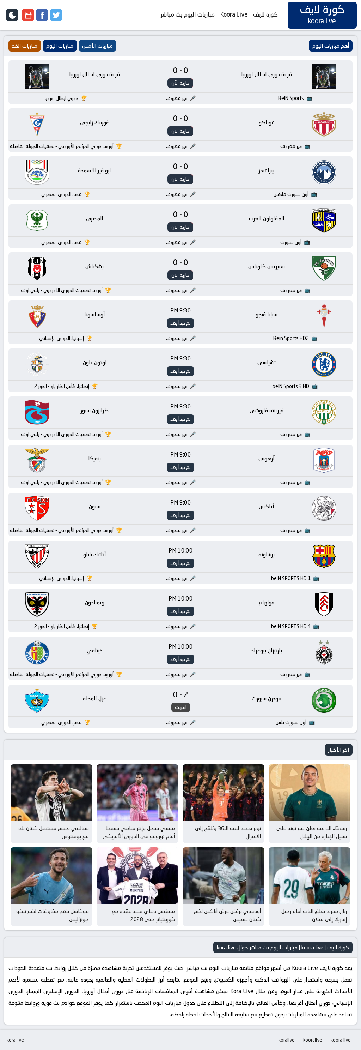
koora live (341, 1039)
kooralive (312, 1039)
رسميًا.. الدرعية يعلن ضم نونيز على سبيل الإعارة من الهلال (311, 832)
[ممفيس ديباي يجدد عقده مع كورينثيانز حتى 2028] (137, 875)
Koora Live (233, 14)
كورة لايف (265, 14)
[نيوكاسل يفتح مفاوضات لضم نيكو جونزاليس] (51, 875)
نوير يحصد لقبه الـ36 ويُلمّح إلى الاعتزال (228, 832)
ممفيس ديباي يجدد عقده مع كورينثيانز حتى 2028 (143, 915)
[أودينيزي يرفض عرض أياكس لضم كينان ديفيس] (223, 875)
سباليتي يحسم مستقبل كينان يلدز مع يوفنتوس (53, 832)
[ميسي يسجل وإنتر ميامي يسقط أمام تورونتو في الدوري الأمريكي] (137, 792)
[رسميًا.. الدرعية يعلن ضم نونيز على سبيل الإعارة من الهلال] (309, 792)
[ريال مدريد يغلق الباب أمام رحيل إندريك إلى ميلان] (309, 875)
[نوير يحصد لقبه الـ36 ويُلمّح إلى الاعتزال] (223, 792)
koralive (287, 1039)
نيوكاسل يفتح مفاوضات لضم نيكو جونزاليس (52, 915)
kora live (15, 1039)
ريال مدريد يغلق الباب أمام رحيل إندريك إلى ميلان (314, 915)
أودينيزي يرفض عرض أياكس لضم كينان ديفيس (227, 915)
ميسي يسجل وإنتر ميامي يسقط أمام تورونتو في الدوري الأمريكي (139, 832)
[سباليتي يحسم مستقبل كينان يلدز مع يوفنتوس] (51, 792)
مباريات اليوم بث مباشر (188, 14)
